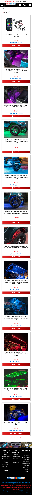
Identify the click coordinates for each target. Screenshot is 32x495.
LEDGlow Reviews (5, 467)
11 (14, 437)
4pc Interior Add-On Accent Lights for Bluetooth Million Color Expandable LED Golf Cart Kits (16, 71)
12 (17, 437)
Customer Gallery (26, 463)
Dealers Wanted (26, 457)
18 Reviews (20, 113)
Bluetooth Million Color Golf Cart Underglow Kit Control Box (16, 35)
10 (11, 437)
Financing (26, 465)
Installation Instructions (26, 460)
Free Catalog (26, 455)
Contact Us (5, 454)
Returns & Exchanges (16, 461)
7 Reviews (19, 396)
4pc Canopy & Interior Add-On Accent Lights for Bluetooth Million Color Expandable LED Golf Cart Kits (16, 282)
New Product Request (26, 468)
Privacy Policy (5, 464)
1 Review (20, 78)
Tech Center (26, 453)
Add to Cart (16, 45)
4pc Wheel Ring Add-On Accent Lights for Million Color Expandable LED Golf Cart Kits (16, 212)
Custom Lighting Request (6, 469)
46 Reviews (20, 254)
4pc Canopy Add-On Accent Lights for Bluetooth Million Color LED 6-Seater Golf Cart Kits (16, 354)
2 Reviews (19, 185)
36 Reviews (20, 326)
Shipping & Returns (5, 461)
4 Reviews (19, 42)
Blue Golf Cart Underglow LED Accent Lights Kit (16, 423)
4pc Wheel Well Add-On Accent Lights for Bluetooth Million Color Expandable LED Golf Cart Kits (16, 177)
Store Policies (5, 458)
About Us (5, 473)
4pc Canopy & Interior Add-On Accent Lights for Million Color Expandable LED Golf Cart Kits (16, 318)
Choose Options (17, 433)
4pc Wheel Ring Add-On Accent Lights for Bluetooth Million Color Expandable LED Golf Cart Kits (16, 141)
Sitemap (26, 471)
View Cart (16, 454)
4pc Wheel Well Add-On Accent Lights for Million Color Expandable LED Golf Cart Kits (16, 246)
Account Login (16, 456)
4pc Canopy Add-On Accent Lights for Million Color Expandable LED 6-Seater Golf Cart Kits (16, 389)
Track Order (16, 458)
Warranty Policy (5, 456)
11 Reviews (20, 430)
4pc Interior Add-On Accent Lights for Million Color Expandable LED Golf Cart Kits (16, 106)
